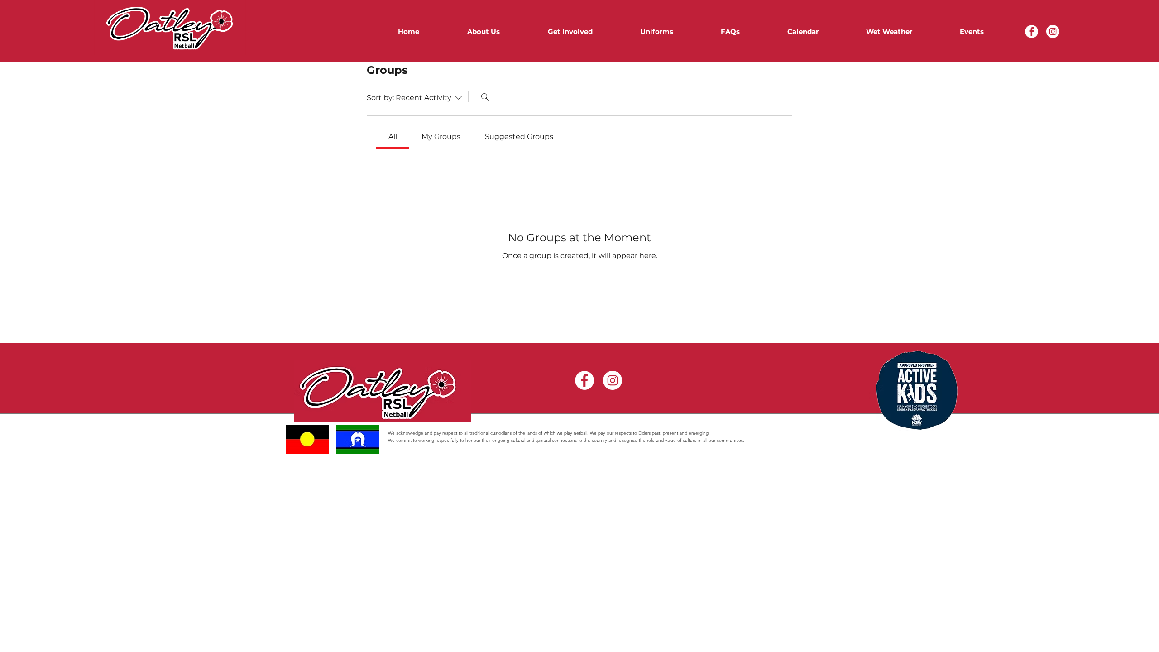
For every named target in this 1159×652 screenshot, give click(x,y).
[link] (392, 136)
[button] (553, 31)
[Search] (484, 96)
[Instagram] (1052, 31)
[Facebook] (1031, 31)
